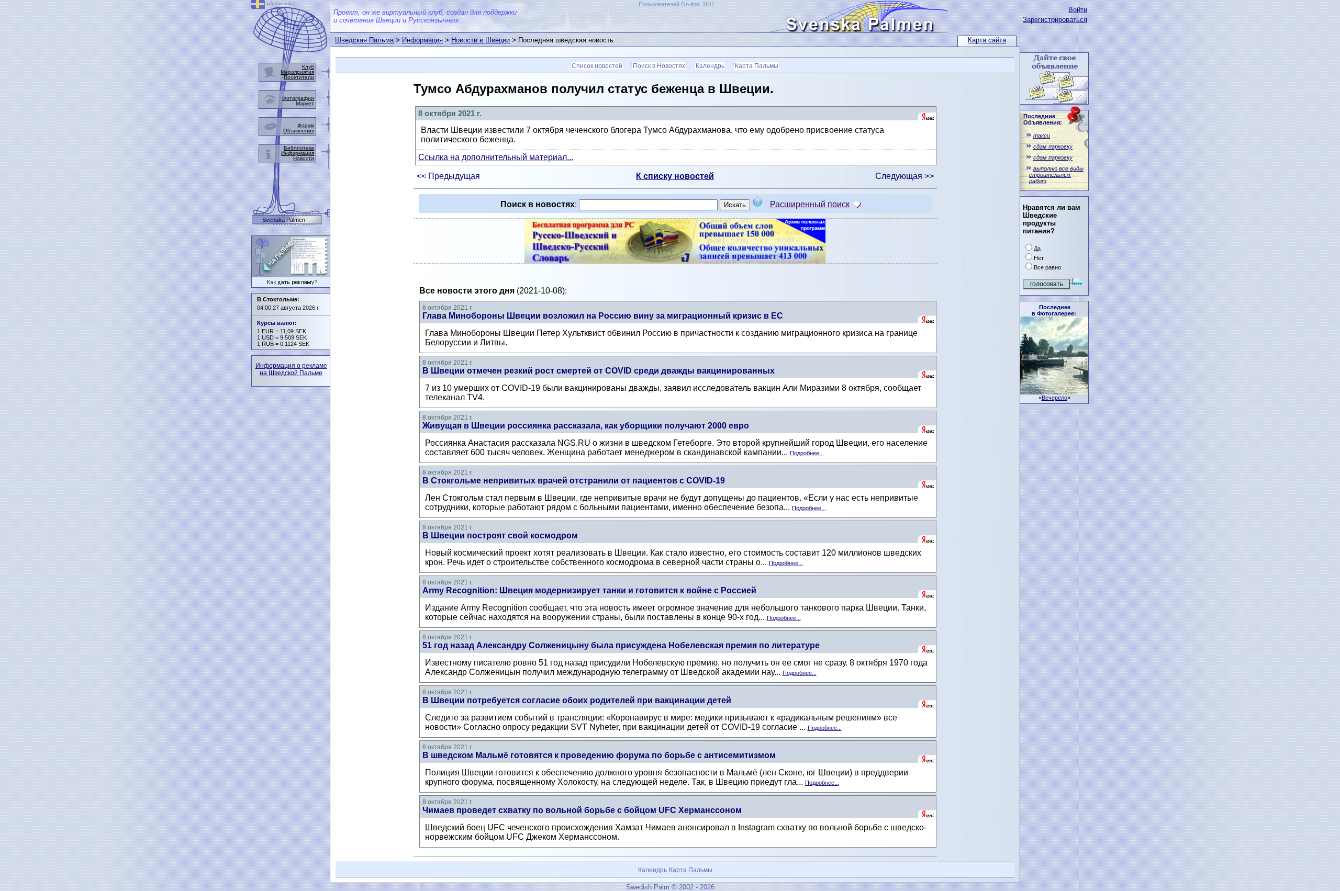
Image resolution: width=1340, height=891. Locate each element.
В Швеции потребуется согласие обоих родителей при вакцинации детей (576, 700)
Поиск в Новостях (659, 66)
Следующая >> (904, 176)
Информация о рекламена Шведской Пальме (291, 369)
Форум (305, 125)
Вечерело (1054, 397)
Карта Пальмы (756, 66)
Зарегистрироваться (1055, 20)
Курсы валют (276, 323)
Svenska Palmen (283, 220)
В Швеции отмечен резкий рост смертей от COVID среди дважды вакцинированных (598, 370)
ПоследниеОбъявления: (1042, 119)
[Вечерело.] (1054, 391)
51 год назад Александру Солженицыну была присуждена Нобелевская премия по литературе (621, 645)
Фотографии (298, 98)
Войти (1077, 10)
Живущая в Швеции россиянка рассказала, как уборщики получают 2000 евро (585, 425)
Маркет (305, 103)
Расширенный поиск (810, 204)
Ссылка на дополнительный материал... (495, 157)
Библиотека (299, 148)
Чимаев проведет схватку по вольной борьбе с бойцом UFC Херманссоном (582, 810)
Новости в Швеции (480, 40)
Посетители (299, 77)
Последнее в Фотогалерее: (1054, 310)
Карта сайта (987, 40)
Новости (303, 158)
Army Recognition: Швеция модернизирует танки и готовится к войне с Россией (589, 590)
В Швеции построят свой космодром (500, 535)
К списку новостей (675, 176)
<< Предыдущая (448, 176)
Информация (422, 40)
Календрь (710, 66)
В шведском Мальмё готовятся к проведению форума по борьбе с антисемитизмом (599, 755)
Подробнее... (807, 453)
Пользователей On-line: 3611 (676, 4)
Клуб (308, 67)
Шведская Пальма (364, 40)
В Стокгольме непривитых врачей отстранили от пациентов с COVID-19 (573, 480)
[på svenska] (258, 6)
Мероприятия (297, 72)
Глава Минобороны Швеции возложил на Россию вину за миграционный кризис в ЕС (602, 315)
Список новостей (597, 66)
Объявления (298, 130)
